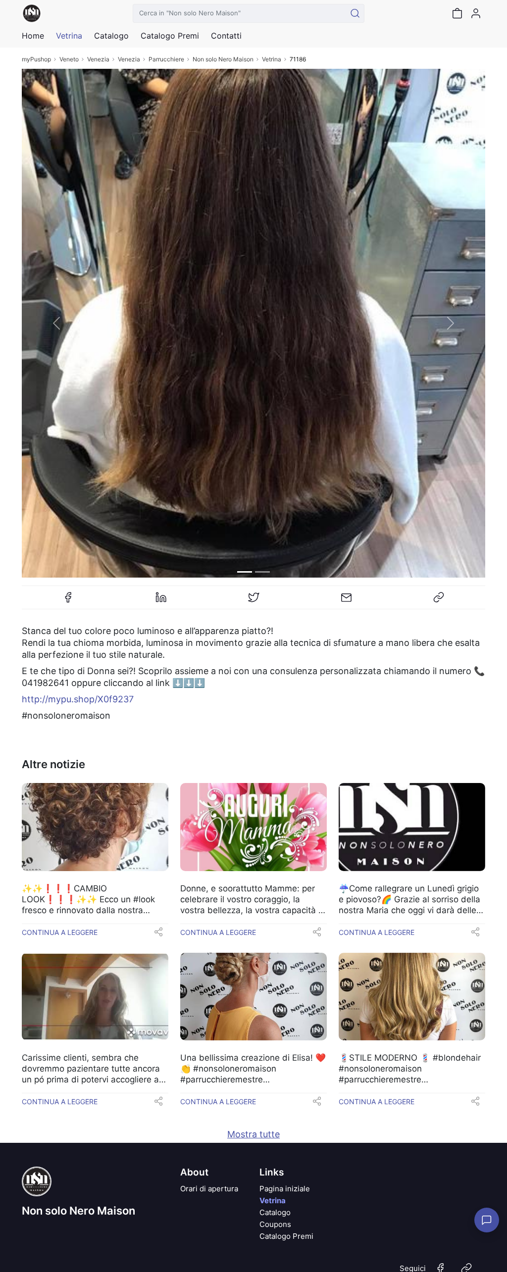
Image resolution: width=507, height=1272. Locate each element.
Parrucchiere (166, 59)
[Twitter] (253, 601)
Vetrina (271, 59)
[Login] (475, 13)
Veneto (69, 59)
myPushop (36, 59)
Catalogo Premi (286, 1236)
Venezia (98, 59)
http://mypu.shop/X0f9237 (78, 699)
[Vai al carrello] (457, 13)
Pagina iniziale (284, 1188)
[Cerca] (355, 13)
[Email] (346, 601)
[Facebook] (68, 601)
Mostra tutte (253, 1134)
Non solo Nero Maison (223, 59)
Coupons (275, 1224)
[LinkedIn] (161, 601)
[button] (56, 323)
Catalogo (111, 36)
